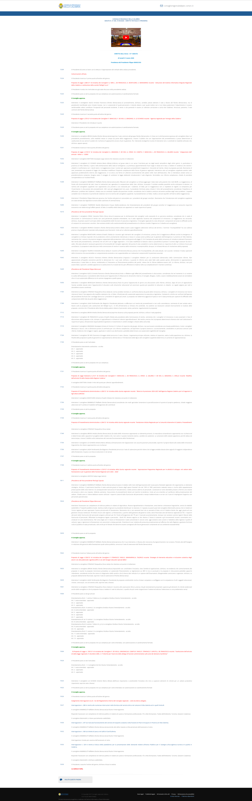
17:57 (62, 456)
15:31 (62, 147)
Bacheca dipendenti (188, 796)
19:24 (62, 660)
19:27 (62, 705)
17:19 (62, 326)
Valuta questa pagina (73, 779)
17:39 (62, 409)
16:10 (62, 212)
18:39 (62, 533)
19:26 (62, 696)
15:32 (62, 159)
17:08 (62, 303)
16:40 (62, 251)
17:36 (62, 402)
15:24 (62, 78)
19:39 (62, 764)
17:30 (62, 342)
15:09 (62, 69)
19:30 (62, 723)
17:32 (62, 387)
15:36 (62, 163)
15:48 (62, 182)
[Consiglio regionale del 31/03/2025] (126, 37)
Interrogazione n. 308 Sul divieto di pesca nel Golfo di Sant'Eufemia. (93, 731)
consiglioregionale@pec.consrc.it (178, 5)
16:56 (62, 282)
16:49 (62, 269)
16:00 (62, 205)
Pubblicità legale (150, 794)
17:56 (62, 449)
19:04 (62, 594)
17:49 (62, 433)
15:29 (62, 114)
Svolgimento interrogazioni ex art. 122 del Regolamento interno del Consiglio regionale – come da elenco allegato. (108, 701)
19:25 (62, 681)
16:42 (62, 257)
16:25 (62, 228)
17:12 (62, 312)
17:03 (62, 292)
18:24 (62, 501)
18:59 (62, 580)
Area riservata (175, 796)
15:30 (62, 136)
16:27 (62, 234)
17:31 (62, 371)
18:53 (62, 568)
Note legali (140, 794)
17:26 (62, 335)
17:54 (62, 443)
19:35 (62, 744)
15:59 (62, 198)
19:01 (62, 587)
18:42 (62, 553)
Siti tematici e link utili (163, 794)
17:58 (62, 465)
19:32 (62, 731)
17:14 (62, 317)
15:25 (62, 94)
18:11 (62, 480)
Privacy (173, 794)
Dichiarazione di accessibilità (186, 794)
